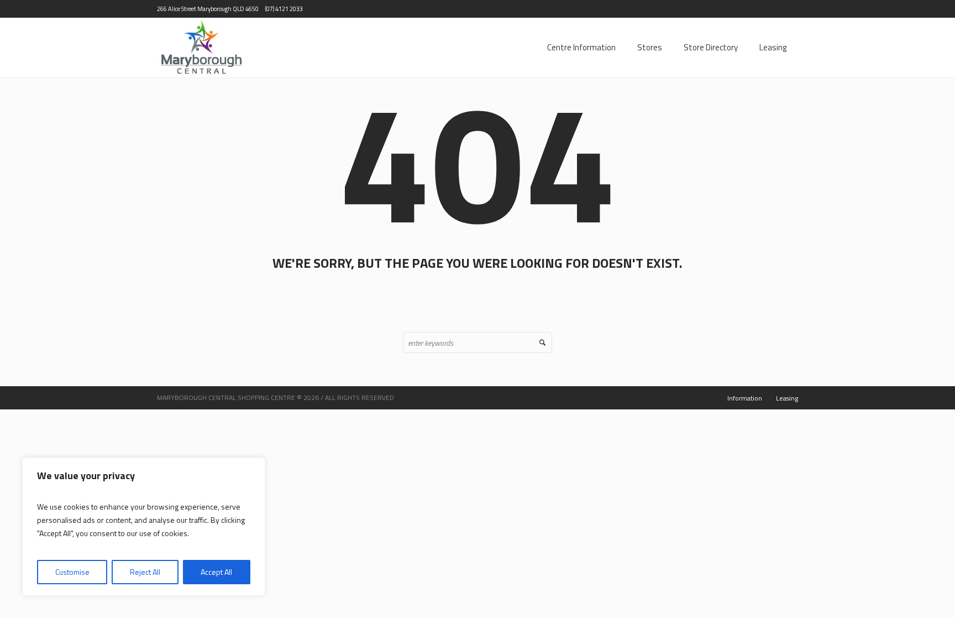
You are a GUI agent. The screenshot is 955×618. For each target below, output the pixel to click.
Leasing (787, 398)
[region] (143, 527)
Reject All (145, 572)
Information (744, 398)
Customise (72, 572)
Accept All (216, 572)
